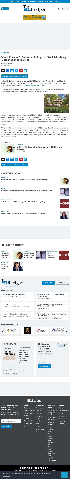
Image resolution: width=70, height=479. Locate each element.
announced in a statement (34, 85)
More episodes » (9, 366)
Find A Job (48, 283)
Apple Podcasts (9, 370)
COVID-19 (5, 53)
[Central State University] (43, 330)
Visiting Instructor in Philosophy (14, 294)
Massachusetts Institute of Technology (50, 318)
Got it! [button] (64, 475)
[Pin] (21, 70)
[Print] (3, 70)
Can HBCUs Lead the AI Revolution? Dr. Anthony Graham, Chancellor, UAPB (24, 356)
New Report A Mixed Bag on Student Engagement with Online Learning (26, 190)
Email (2, 417)
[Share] (7, 70)
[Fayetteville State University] (59, 330)
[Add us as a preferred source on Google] (25, 70)
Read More (44, 366)
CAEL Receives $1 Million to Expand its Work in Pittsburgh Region (24, 202)
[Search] (63, 8)
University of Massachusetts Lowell (14, 297)
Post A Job (62, 283)
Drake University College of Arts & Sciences (17, 316)
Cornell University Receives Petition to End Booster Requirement (24, 213)
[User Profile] (58, 8)
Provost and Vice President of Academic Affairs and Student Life (51, 305)
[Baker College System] (13, 330)
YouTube (15, 373)
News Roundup (6, 200)
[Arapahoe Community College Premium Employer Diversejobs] (28, 330)
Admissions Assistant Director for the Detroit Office (50, 295)
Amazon (19, 370)
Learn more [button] (6, 476)
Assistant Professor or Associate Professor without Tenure (52, 315)
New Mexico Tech (43, 308)
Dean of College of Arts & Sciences (15, 314)
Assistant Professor (9, 304)
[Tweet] (16, 70)
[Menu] (67, 8)
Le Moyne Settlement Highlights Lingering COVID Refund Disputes (39, 148)
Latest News (5, 211)
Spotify (7, 373)
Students (20, 145)
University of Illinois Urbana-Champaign (16, 307)
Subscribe (5, 8)
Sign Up (6, 426)
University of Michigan (44, 298)
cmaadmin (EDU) (6, 63)
